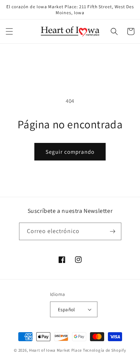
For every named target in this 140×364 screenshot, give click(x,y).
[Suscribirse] (113, 231)
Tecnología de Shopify (104, 350)
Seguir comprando (70, 151)
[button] (9, 31)
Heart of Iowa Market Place (55, 350)
